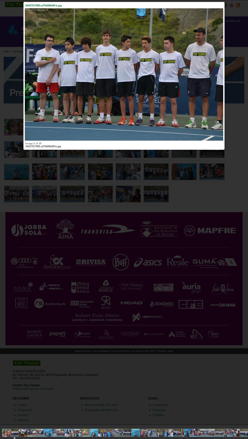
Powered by (36, 10)
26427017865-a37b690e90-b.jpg (43, 5)
